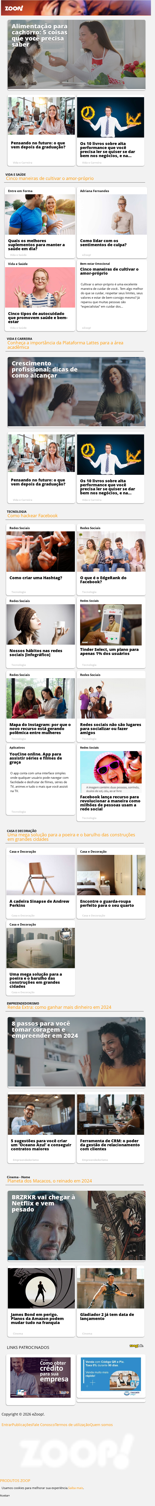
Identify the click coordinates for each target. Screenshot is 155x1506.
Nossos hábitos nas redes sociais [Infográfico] (35, 652)
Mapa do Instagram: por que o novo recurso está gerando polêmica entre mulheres (40, 728)
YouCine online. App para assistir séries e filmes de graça (35, 758)
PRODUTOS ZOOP (15, 1480)
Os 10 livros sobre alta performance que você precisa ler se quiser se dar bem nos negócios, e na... (107, 149)
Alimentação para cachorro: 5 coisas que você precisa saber (40, 35)
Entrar (7, 1424)
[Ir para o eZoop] (76, 1473)
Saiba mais (75, 1488)
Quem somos (101, 1424)
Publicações (22, 1424)
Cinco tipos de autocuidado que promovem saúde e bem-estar (37, 317)
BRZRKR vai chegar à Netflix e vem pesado (43, 1203)
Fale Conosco (43, 1424)
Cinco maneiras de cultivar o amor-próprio (50, 178)
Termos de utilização (72, 1424)
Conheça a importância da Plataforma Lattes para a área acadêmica (65, 344)
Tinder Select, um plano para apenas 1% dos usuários (109, 651)
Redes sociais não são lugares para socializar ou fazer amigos (110, 728)
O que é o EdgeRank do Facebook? (103, 579)
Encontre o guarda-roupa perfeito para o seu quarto (107, 903)
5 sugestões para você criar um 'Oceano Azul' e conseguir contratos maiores (41, 1145)
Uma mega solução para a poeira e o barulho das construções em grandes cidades (71, 836)
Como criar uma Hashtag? (35, 577)
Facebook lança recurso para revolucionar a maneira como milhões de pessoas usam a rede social (110, 803)
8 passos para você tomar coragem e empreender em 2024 (45, 1029)
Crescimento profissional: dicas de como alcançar (45, 369)
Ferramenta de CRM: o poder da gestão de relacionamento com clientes (110, 1145)
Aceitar (4, 1495)
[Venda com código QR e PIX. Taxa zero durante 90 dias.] (111, 1395)
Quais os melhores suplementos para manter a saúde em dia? (36, 244)
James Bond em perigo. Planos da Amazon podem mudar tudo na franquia (37, 1318)
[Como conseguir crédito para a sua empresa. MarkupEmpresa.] (40, 1397)
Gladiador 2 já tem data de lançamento (107, 1316)
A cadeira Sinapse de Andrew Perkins (39, 903)
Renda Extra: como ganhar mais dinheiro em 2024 (59, 1007)
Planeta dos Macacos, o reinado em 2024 (49, 1181)
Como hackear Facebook (32, 515)
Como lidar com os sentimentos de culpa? (103, 242)
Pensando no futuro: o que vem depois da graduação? (38, 145)
